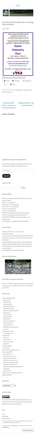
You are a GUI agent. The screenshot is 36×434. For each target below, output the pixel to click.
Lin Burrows (9, 92)
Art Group (5, 300)
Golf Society (6, 319)
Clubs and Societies (7, 298)
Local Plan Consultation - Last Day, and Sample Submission (17, 237)
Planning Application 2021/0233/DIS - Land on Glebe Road (17, 242)
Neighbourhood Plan (8, 358)
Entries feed (5, 416)
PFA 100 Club (5, 240)
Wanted (5, 343)
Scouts (5, 329)
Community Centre (8, 356)
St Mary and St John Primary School (11, 372)
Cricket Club (6, 314)
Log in (3, 414)
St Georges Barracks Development (12, 366)
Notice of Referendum (8, 233)
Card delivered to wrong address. (20, 221)
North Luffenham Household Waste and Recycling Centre (17, 246)
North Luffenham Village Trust (10, 350)
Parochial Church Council (9, 327)
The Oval (5, 368)
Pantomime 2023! (6, 248)
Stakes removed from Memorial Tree (17, 215)
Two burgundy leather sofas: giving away (18, 213)
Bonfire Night (6, 354)
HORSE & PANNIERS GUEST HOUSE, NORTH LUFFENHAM (17, 244)
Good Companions (8, 321)
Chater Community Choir (9, 310)
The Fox (5, 348)
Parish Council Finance (9, 360)
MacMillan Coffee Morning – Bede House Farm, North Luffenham (9, 105)
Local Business (6, 345)
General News (18, 90)
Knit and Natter (7, 325)
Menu (18, 5)
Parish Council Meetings (9, 362)
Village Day (6, 370)
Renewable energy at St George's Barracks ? (13, 250)
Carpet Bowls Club (8, 306)
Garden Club (6, 316)
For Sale (5, 337)
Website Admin (6, 375)
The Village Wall (11, 202)
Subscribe (6, 176)
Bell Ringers (6, 302)
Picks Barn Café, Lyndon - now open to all (12, 231)
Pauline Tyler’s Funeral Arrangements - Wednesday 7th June (17, 235)
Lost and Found (7, 341)
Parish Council (5, 352)
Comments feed (6, 418)
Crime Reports (7, 333)
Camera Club (6, 304)
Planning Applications (8, 364)
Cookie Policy (6, 427)
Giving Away (6, 339)
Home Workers (7, 323)
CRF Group (6, 312)
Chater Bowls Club (8, 308)
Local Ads (4, 335)
